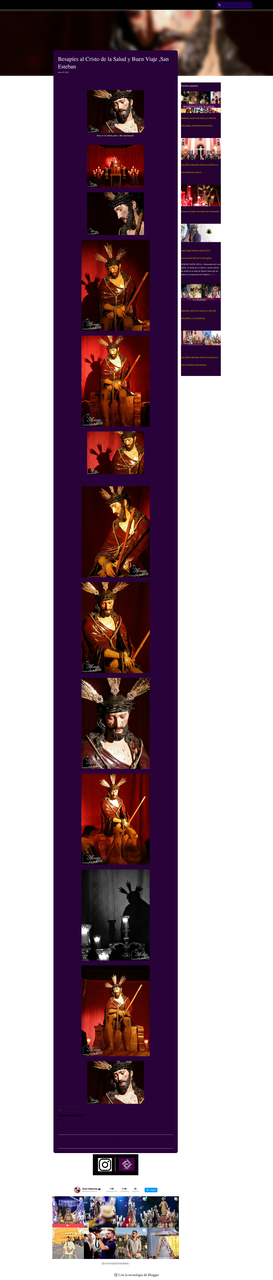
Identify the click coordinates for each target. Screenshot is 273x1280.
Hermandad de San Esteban (71, 1115)
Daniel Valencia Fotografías (56, 4)
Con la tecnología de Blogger (138, 1275)
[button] (59, 79)
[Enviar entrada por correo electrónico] (59, 1111)
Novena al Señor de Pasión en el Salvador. (200, 211)
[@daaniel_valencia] (77, 1190)
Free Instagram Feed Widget (116, 1264)
